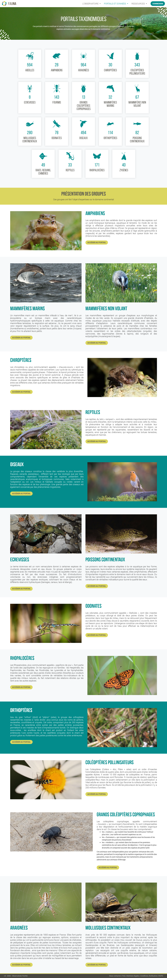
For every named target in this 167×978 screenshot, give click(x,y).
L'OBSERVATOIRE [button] (90, 3)
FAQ (123, 976)
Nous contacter (115, 976)
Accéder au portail (96, 242)
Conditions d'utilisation (148, 976)
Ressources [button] (138, 3)
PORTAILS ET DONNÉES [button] (115, 3)
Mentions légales (132, 976)
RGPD (161, 976)
